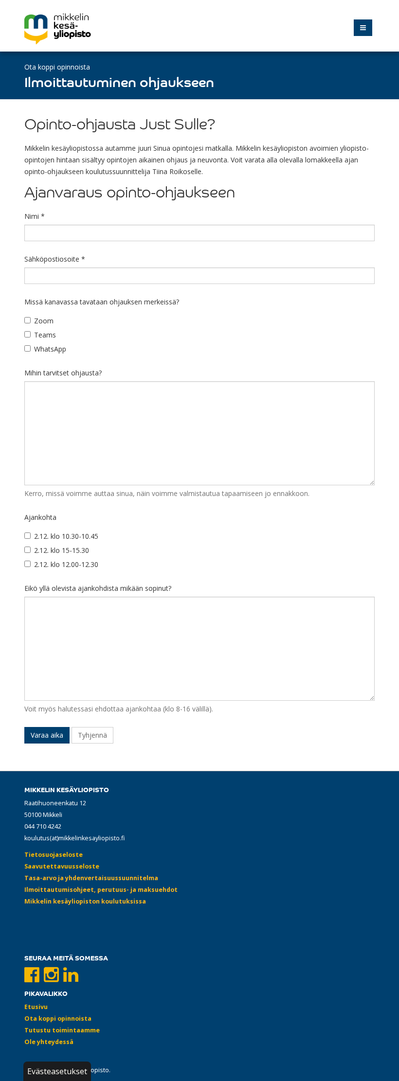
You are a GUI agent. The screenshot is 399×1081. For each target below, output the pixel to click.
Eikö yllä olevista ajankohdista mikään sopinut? (97, 588)
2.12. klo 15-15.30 (61, 550)
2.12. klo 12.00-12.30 (66, 564)
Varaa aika (47, 735)
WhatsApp (50, 349)
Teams (45, 334)
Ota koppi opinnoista (57, 66)
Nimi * (34, 216)
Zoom (44, 320)
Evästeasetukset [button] (57, 1071)
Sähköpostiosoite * (54, 259)
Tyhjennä (92, 735)
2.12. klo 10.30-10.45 (66, 536)
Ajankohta (40, 517)
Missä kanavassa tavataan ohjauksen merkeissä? (101, 301)
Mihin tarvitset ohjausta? (63, 372)
